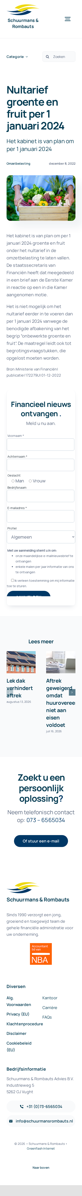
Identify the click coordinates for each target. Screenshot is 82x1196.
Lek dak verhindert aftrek (20, 688)
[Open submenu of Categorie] (26, 57)
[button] (10, 692)
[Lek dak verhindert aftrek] (21, 662)
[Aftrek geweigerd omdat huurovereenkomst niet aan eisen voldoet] (60, 662)
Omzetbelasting (18, 163)
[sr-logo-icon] (23, 6)
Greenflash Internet (41, 1148)
